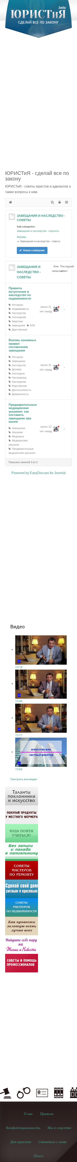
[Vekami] (21, 926)
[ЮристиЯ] (38, 21)
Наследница (18, 377)
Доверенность (20, 394)
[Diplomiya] (21, 833)
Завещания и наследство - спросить (38, 231)
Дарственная (19, 329)
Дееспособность (21, 390)
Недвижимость (20, 309)
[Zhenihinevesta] (21, 944)
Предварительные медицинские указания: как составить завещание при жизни (23, 413)
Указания (17, 432)
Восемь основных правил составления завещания (22, 345)
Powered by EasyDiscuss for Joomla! (38, 473)
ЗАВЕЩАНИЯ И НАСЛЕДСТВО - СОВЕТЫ (29, 272)
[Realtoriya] (21, 907)
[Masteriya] (21, 870)
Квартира (17, 321)
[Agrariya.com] (21, 814)
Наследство (18, 313)
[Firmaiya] (21, 963)
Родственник (19, 386)
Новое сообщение (33, 250)
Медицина (17, 436)
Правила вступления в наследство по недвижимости (20, 293)
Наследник (18, 373)
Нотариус (17, 304)
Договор (16, 369)
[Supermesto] (21, 889)
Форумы (21, 237)
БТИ (32, 325)
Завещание (18, 325)
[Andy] (56, 309)
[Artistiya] (21, 796)
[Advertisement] (38, 85)
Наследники (18, 317)
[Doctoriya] (21, 851)
